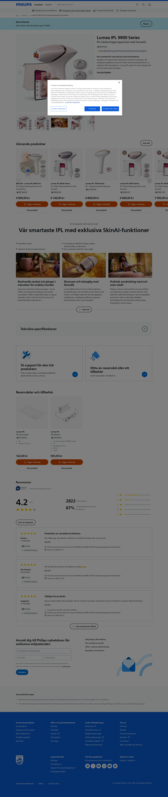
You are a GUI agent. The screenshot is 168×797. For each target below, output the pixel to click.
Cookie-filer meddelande (72, 102)
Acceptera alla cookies (110, 109)
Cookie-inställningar (58, 109)
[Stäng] (119, 82)
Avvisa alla (92, 109)
